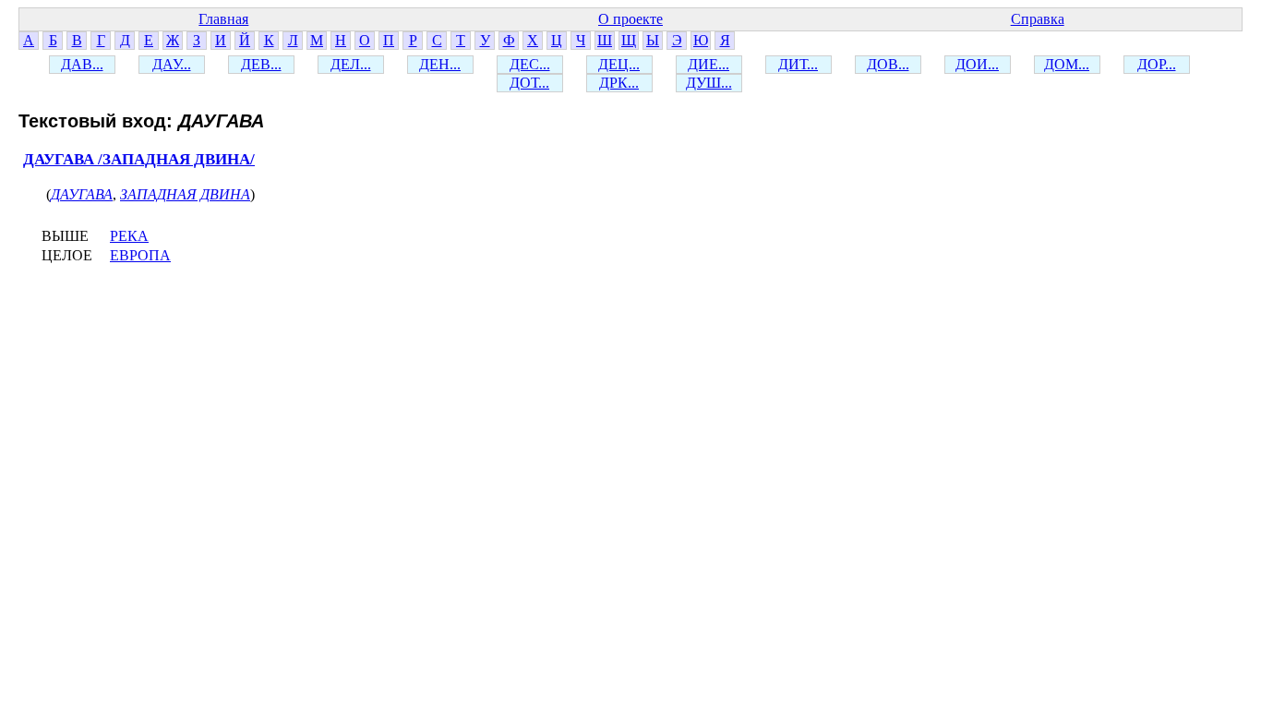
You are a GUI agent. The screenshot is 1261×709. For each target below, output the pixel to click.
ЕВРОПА (140, 255)
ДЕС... (530, 64)
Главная (223, 19)
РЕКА (129, 236)
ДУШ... (709, 82)
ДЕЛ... (350, 64)
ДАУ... (171, 64)
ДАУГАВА (82, 194)
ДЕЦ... (619, 64)
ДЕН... (440, 64)
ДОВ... (888, 64)
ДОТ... (529, 82)
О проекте (630, 19)
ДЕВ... (261, 64)
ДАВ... (82, 64)
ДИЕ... (708, 64)
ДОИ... (977, 64)
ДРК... (619, 82)
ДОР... (1156, 64)
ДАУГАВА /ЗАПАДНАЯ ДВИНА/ (139, 159)
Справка (1037, 19)
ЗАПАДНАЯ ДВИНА (185, 194)
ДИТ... (798, 64)
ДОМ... (1066, 64)
